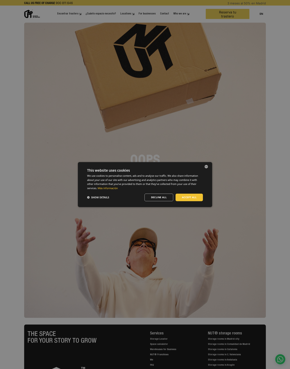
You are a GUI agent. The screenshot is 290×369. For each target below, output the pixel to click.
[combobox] (206, 166)
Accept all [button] (189, 197)
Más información (108, 188)
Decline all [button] (159, 197)
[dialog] (145, 184)
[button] (98, 197)
